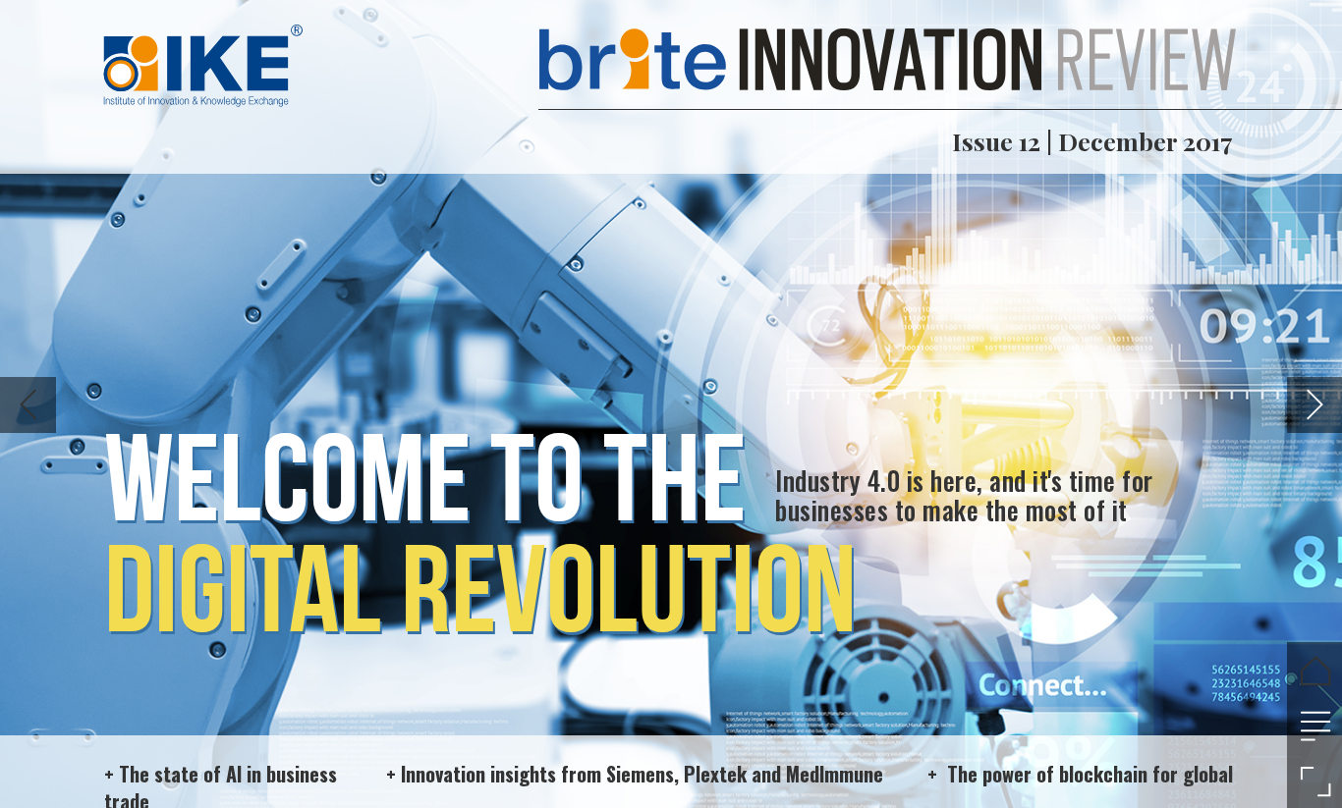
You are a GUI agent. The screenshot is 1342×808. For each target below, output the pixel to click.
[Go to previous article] (28, 405)
